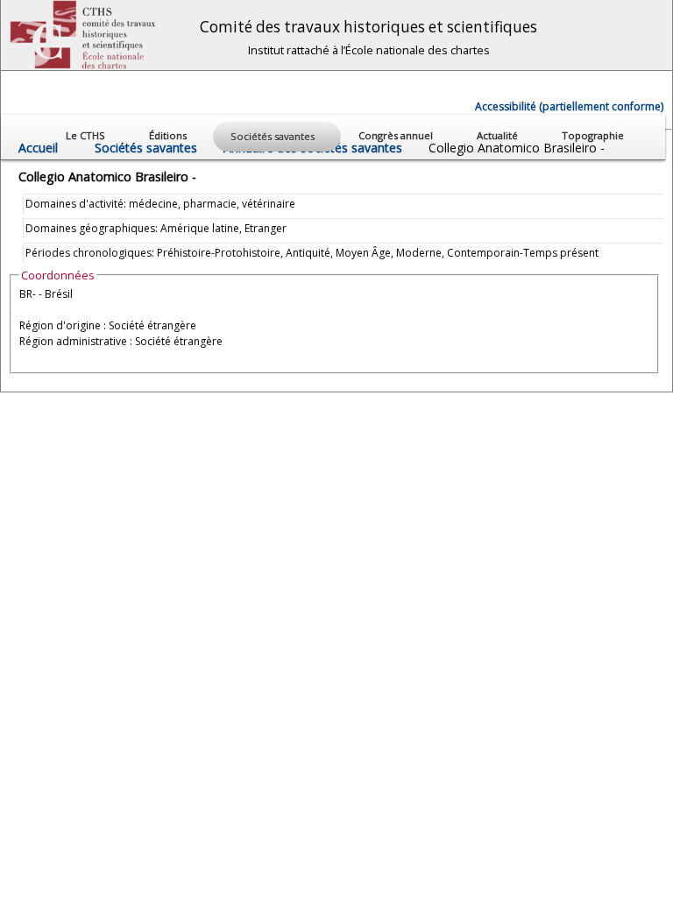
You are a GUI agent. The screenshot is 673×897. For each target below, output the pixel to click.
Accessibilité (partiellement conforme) (569, 106)
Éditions (169, 135)
